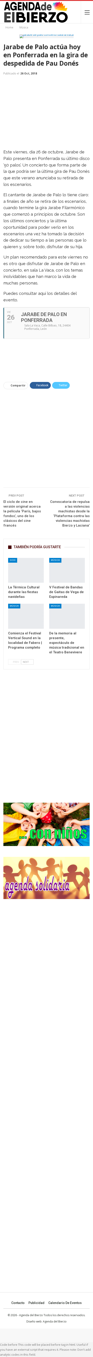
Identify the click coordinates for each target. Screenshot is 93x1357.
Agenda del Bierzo (55, 1321)
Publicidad (36, 1303)
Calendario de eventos (65, 1303)
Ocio (13, 560)
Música (55, 560)
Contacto (18, 1303)
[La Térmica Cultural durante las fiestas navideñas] (26, 570)
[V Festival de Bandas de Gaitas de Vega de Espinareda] (67, 570)
